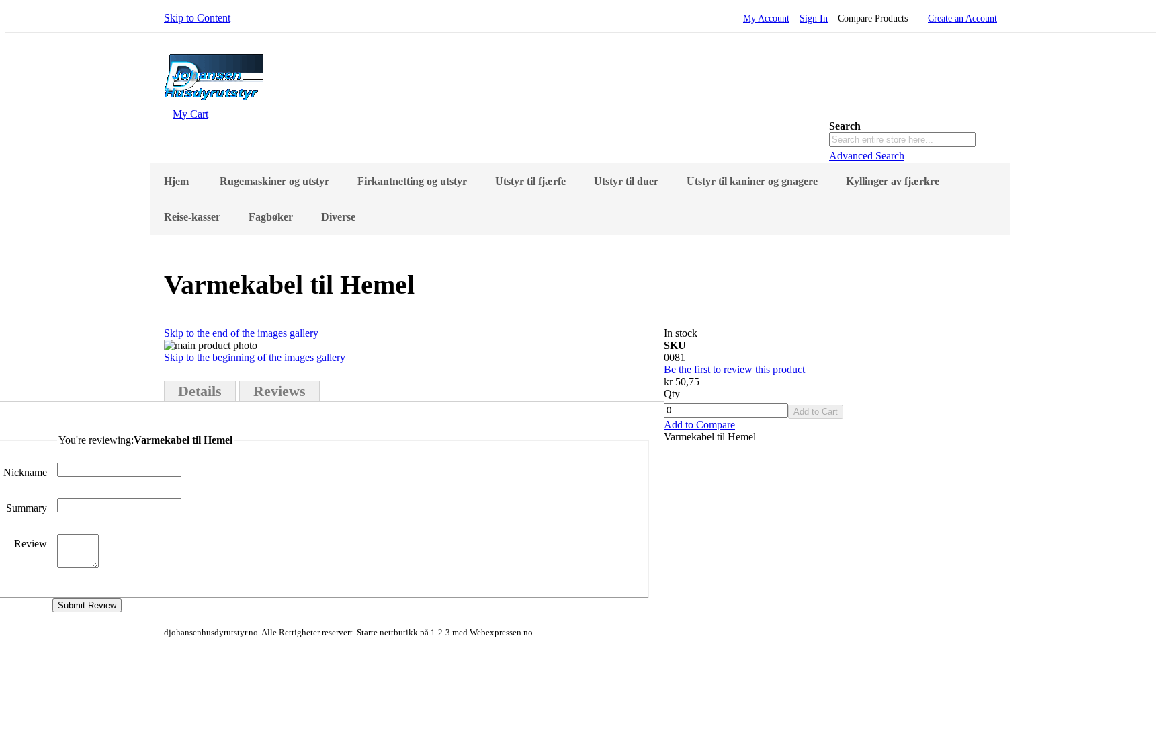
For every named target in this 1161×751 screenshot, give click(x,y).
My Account (766, 18)
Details (200, 391)
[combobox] (902, 139)
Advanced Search (866, 155)
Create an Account (962, 18)
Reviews (279, 391)
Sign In (814, 18)
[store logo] (213, 102)
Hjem (176, 181)
